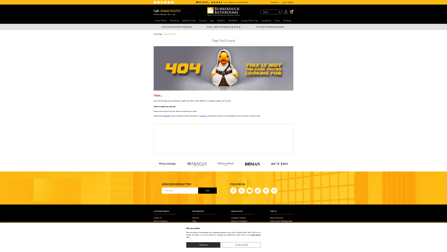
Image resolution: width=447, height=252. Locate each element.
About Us (195, 218)
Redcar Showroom (276, 218)
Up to (270, 27)
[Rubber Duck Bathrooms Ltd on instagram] (172, 2)
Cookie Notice (255, 235)
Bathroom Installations (239, 221)
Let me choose (241, 245)
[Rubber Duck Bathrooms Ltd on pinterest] (169, 2)
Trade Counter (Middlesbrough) (281, 221)
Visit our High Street (177, 27)
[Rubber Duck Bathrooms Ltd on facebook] (155, 2)
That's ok (203, 245)
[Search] (279, 12)
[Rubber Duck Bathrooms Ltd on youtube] (162, 2)
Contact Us (275, 2)
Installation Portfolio (238, 218)
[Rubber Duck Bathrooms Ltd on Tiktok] (165, 2)
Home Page (158, 34)
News (194, 221)
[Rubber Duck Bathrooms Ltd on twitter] (158, 2)
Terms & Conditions (161, 221)
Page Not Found (170, 34)
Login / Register (287, 2)
